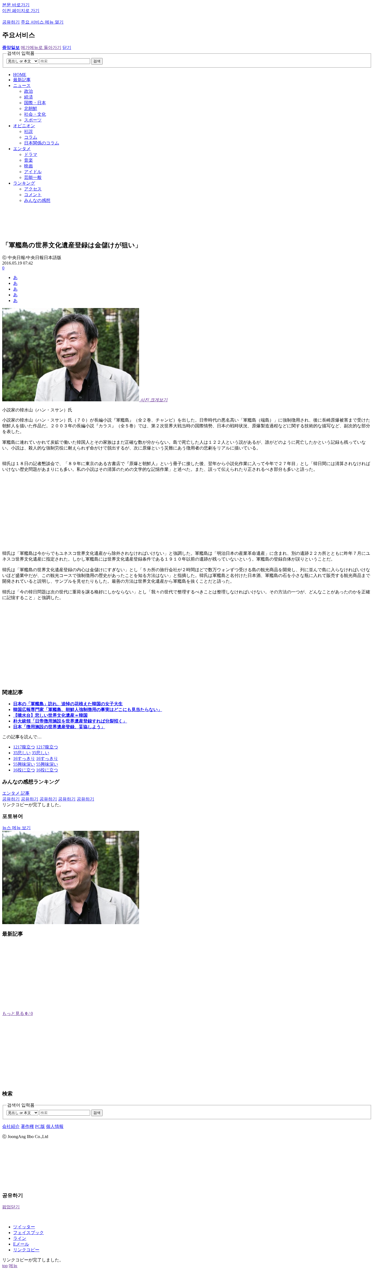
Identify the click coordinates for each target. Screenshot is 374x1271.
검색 (96, 61)
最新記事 (22, 79)
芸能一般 (33, 177)
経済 (28, 97)
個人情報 (55, 1126)
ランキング (24, 183)
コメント (33, 194)
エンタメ (22, 148)
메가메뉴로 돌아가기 (41, 47)
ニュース (22, 85)
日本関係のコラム (41, 143)
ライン (19, 1238)
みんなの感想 (37, 200)
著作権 (27, 1126)
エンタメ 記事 (16, 793)
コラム (30, 137)
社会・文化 (35, 114)
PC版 (40, 1126)
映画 (28, 166)
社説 (28, 131)
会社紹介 (11, 1126)
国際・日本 (35, 102)
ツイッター (24, 1226)
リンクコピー (26, 1249)
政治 (28, 91)
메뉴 (13, 1265)
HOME (19, 74)
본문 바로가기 (16, 4)
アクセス (33, 189)
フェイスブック (28, 1232)
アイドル (33, 171)
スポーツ (33, 120)
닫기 (66, 47)
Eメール (21, 1244)
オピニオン (24, 125)
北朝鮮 (30, 108)
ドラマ (30, 154)
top (5, 1265)
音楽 (28, 160)
